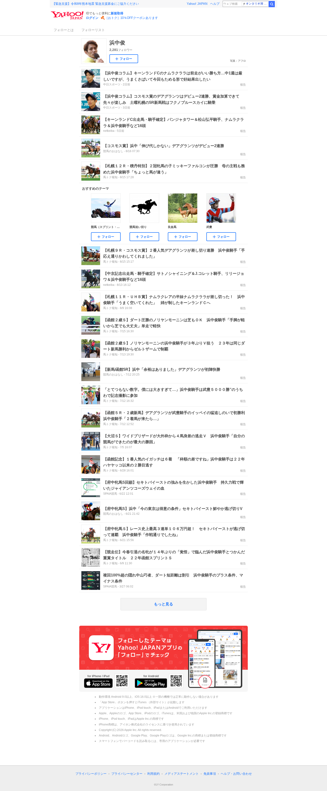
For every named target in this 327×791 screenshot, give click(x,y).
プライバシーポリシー (91, 773)
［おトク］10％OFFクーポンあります (131, 18)
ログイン (92, 18)
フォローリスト (93, 30)
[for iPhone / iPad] (98, 683)
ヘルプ (215, 4)
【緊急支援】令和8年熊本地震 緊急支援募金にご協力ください (95, 4)
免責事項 (209, 773)
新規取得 (117, 13)
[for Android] (151, 683)
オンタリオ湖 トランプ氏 (257, 3)
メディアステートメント (181, 773)
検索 (272, 4)
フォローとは (64, 30)
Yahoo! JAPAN (197, 4)
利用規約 (153, 773)
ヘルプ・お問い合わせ (236, 773)
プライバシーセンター (126, 773)
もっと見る (163, 604)
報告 (243, 84)
